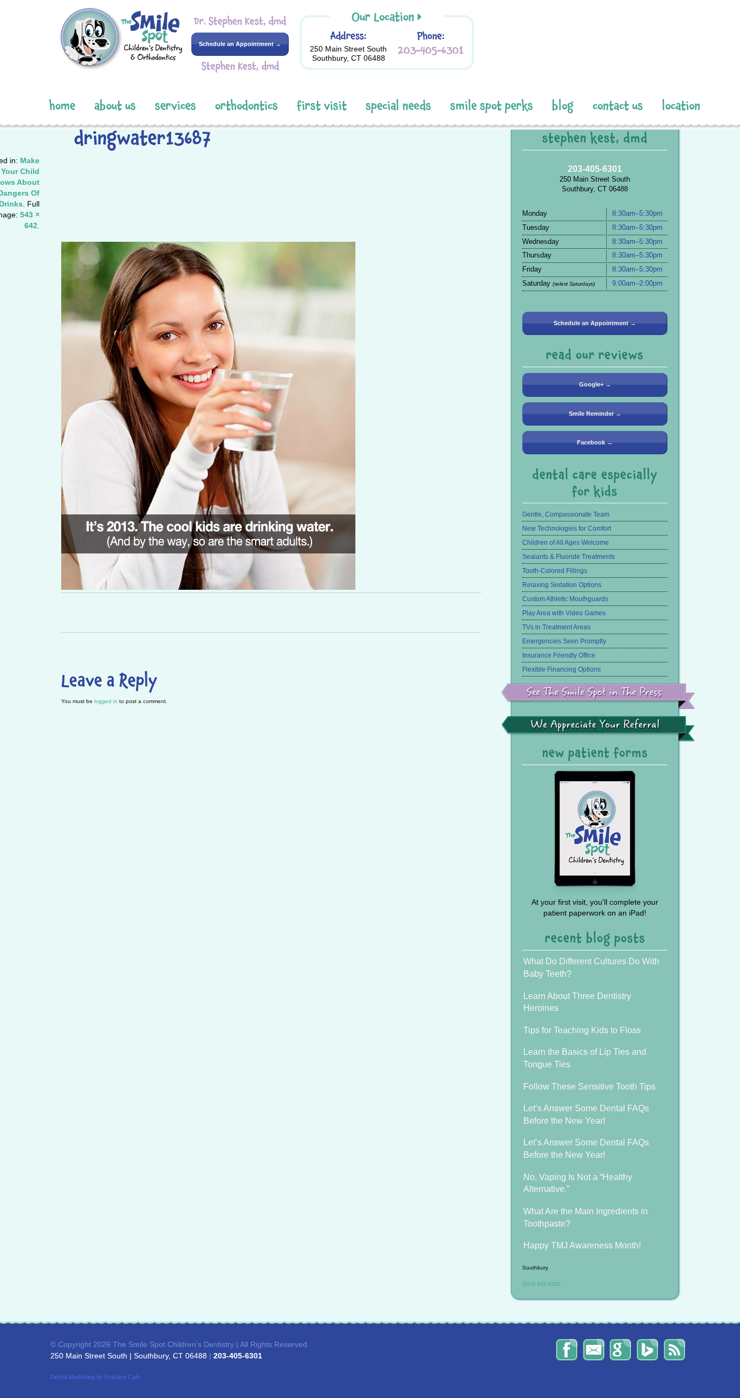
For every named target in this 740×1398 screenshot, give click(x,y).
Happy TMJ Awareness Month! (582, 1245)
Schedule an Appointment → (240, 44)
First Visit (322, 106)
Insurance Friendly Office (558, 655)
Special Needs (398, 106)
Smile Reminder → (595, 413)
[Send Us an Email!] (594, 1350)
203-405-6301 (431, 50)
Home (62, 106)
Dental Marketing (72, 1377)
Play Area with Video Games (564, 613)
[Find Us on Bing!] (647, 1350)
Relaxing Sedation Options (561, 585)
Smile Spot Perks (491, 106)
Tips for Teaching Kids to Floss (582, 1030)
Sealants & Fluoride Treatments (568, 557)
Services (175, 106)
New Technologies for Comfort (566, 528)
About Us (115, 106)
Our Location (383, 17)
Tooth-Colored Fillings (554, 571)
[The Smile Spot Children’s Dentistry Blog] (674, 1350)
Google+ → (595, 384)
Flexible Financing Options (561, 669)
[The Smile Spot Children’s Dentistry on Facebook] (566, 1350)
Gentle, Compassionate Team (565, 514)
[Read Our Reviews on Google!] (620, 1350)
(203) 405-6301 (541, 1284)
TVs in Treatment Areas (556, 627)
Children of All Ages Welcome (565, 542)
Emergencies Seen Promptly (564, 641)
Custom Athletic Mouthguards (565, 599)
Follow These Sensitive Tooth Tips (589, 1086)
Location (681, 106)
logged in (106, 701)
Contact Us (618, 106)
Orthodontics (246, 106)
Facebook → (595, 442)
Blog (563, 106)
